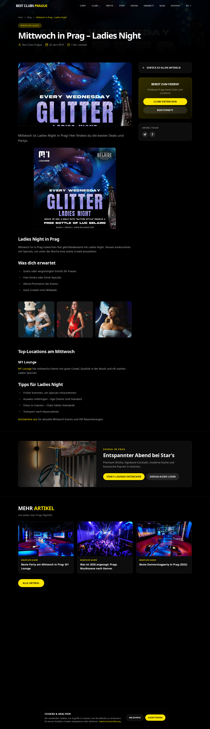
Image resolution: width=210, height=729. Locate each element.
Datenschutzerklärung (110, 721)
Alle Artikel (31, 583)
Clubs (95, 5)
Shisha (134, 5)
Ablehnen (135, 717)
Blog (162, 5)
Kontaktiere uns (27, 419)
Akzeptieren (155, 717)
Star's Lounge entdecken (124, 476)
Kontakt (175, 5)
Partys (109, 5)
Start (83, 5)
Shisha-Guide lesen (163, 476)
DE (187, 5)
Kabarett (149, 5)
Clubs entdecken (165, 101)
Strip (122, 5)
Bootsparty (165, 110)
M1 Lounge (25, 368)
